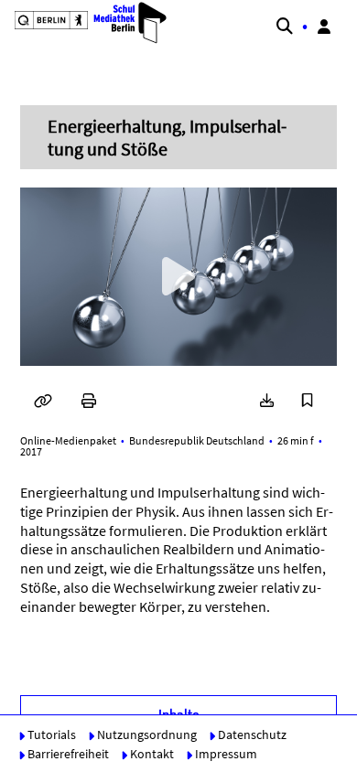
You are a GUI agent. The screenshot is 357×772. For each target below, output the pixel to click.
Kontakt (150, 753)
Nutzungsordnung (145, 734)
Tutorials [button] (50, 734)
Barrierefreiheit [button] (67, 753)
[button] (83, 23)
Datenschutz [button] (251, 734)
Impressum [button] (224, 753)
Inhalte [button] (178, 714)
